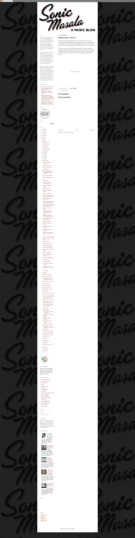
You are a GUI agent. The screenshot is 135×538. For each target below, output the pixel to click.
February (45, 348)
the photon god (44, 404)
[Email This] (70, 88)
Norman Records (44, 386)
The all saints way (46, 336)
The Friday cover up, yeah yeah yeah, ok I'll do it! (50, 485)
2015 (43, 131)
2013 (43, 135)
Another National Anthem (48, 247)
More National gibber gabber (48, 236)
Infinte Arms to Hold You (48, 324)
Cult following (45, 307)
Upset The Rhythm (45, 394)
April (44, 158)
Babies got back (46, 180)
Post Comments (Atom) (68, 132)
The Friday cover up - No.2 (48, 344)
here (85, 51)
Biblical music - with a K (48, 289)
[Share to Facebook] (74, 88)
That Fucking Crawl (47, 165)
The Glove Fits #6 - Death (48, 334)
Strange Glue (44, 387)
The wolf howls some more (48, 281)
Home (77, 130)
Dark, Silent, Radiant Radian (47, 86)
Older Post (92, 130)
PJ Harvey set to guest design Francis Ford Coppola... (48, 202)
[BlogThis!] (71, 88)
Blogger (72, 528)
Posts (43, 412)
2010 (43, 141)
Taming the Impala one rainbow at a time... (47, 183)
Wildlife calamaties (46, 188)
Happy (42, 384)
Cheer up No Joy (46, 283)
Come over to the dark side (48, 331)
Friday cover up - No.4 (47, 274)
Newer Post (61, 130)
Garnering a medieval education (47, 318)
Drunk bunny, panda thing (48, 257)
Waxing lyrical (45, 259)
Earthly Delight (46, 309)
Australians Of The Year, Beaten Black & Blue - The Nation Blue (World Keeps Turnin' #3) (47, 103)
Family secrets (45, 270)
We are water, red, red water (48, 292)
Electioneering (45, 329)
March (44, 346)
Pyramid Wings (46, 340)
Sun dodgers (45, 342)
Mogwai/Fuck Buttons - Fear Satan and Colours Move (48, 196)
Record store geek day (47, 276)
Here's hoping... (46, 291)
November (45, 144)
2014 (43, 133)
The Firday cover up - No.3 (48, 299)
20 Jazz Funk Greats (45, 379)
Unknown (45, 518)
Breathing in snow (46, 241)
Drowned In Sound (45, 381)
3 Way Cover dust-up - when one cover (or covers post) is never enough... (50, 472)
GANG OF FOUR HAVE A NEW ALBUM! (48, 305)
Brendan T (45, 515)
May (44, 156)
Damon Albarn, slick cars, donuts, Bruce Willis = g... (48, 302)
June (44, 154)
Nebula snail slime (46, 285)
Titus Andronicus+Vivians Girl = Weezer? (48, 219)
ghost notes (45, 520)
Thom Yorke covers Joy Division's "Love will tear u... (48, 267)
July (44, 152)
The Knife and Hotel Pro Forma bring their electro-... (47, 212)
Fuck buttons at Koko (47, 221)
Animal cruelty (46, 160)
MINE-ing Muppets (46, 252)
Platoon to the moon (47, 287)
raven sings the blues (45, 401)
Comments (44, 414)
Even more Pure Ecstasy (47, 243)
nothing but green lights (46, 397)
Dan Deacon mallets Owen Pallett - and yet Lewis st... (48, 233)
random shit (43, 399)
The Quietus (43, 391)
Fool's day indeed (46, 261)
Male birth (45, 338)
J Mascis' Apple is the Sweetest (47, 199)
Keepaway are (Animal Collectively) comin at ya (48, 216)
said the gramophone (45, 402)
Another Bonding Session (48, 245)
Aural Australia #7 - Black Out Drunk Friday (50, 447)
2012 (43, 137)
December (45, 142)
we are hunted (44, 406)
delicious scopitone (45, 396)
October (44, 146)
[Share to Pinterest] (75, 88)
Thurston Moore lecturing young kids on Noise (48, 279)
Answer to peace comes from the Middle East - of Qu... (48, 205)
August (44, 150)
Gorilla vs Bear (44, 382)
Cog (63, 90)
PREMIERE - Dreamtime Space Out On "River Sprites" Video (47, 92)
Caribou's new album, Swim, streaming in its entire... (48, 297)
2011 (43, 139)
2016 (43, 129)
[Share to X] (73, 88)
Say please (45, 272)
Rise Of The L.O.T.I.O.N (49, 434)
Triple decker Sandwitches (48, 332)
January (44, 350)
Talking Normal (46, 169)
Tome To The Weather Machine (47, 392)
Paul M (44, 517)
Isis (64, 90)
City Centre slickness (47, 193)
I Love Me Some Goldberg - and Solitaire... (48, 312)
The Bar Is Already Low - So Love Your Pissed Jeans (50, 459)
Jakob (67, 90)
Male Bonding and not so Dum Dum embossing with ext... (48, 172)
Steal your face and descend (48, 294)
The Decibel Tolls (44, 389)
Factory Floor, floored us (48, 175)
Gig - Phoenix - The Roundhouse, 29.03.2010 (48, 327)
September (45, 148)
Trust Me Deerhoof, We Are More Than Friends (47, 89)
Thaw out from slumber (47, 167)
